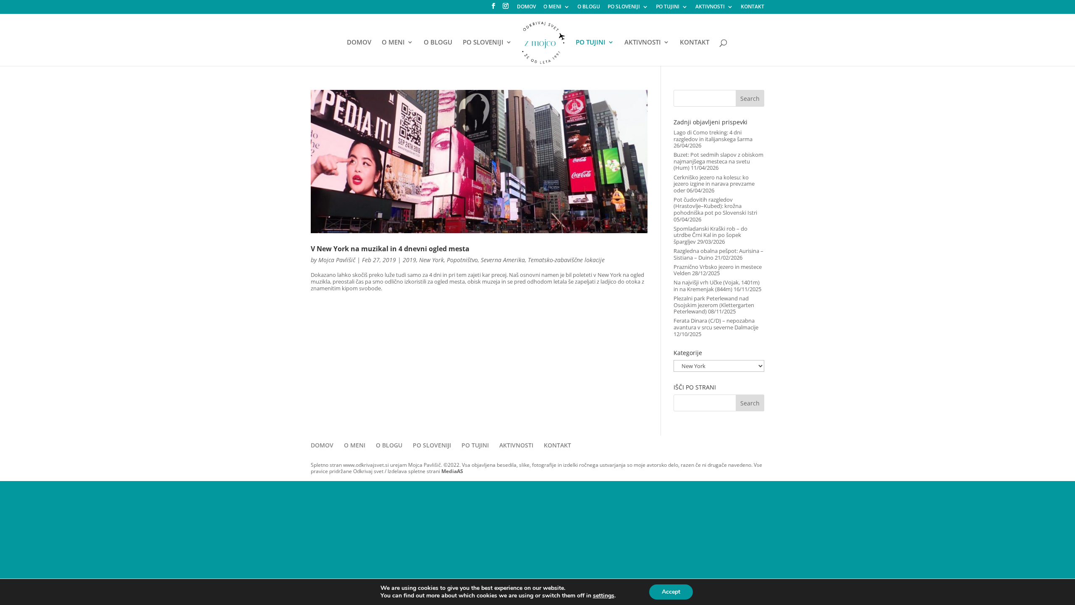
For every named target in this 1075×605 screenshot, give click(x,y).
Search (750, 99)
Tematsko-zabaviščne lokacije (566, 260)
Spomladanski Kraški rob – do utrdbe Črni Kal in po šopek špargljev (710, 235)
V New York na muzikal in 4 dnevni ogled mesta (390, 248)
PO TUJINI (667, 7)
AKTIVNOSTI (710, 7)
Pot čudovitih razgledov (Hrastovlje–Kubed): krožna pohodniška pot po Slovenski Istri (715, 206)
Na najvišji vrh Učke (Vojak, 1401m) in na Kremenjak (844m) (717, 286)
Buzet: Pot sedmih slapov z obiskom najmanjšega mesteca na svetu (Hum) (718, 161)
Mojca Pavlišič (336, 260)
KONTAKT (752, 7)
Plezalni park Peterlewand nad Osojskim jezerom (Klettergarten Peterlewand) (714, 305)
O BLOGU (588, 7)
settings (603, 596)
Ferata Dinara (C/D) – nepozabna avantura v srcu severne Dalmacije (716, 324)
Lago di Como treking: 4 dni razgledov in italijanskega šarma (713, 136)
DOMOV (526, 7)
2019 (409, 260)
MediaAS (452, 471)
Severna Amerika (503, 260)
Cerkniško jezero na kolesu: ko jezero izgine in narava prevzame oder (714, 184)
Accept (671, 592)
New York (431, 260)
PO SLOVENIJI (624, 7)
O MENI (552, 7)
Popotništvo (462, 260)
